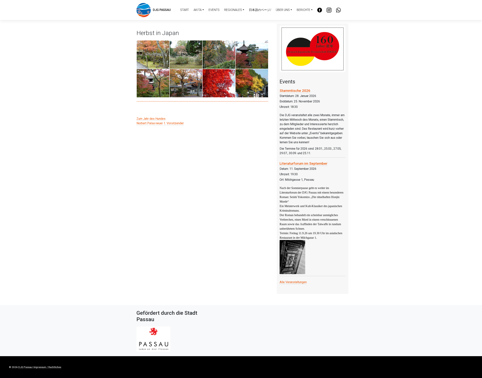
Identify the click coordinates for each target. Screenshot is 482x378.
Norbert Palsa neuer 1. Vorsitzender (160, 123)
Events (214, 10)
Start (184, 10)
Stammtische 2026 (295, 90)
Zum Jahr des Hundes (151, 118)
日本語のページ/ (260, 10)
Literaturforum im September (303, 163)
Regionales (233, 10)
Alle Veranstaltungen (293, 282)
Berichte (303, 10)
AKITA (198, 10)
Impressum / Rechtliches (47, 367)
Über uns (283, 10)
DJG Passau (161, 10)
